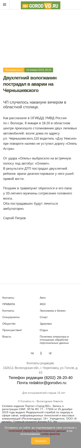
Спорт (44, 317)
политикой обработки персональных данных (37, 430)
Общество (9, 323)
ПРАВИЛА (8, 304)
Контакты (8, 297)
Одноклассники (41, 353)
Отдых (44, 330)
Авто (43, 297)
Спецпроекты (11, 317)
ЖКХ (43, 304)
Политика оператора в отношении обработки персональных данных (54, 339)
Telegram (50, 353)
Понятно (40, 440)
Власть (6, 336)
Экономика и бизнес (53, 310)
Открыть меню (4, 4)
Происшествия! (13, 70)
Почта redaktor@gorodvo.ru (41, 383)
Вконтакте (32, 353)
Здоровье (46, 323)
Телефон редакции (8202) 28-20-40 (41, 377)
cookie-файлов (50, 433)
